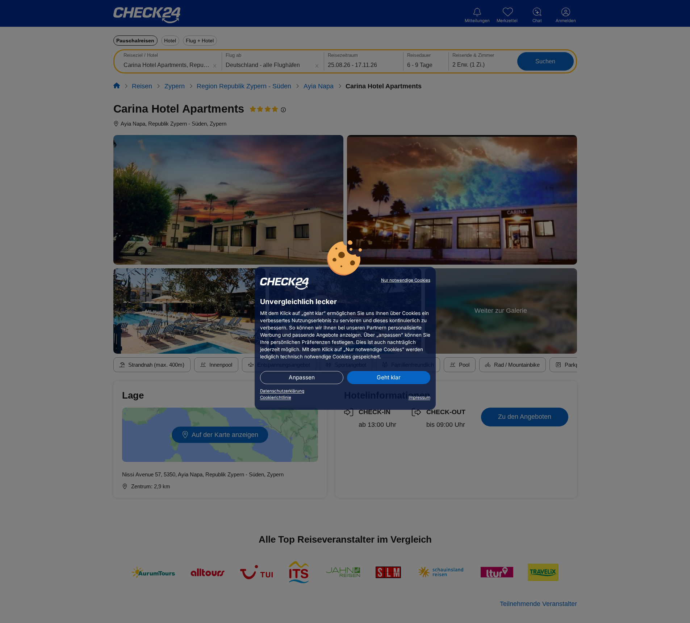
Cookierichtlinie (275, 397)
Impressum (419, 397)
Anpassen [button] (302, 377)
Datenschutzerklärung (282, 390)
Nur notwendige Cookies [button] (405, 280)
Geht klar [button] (389, 377)
